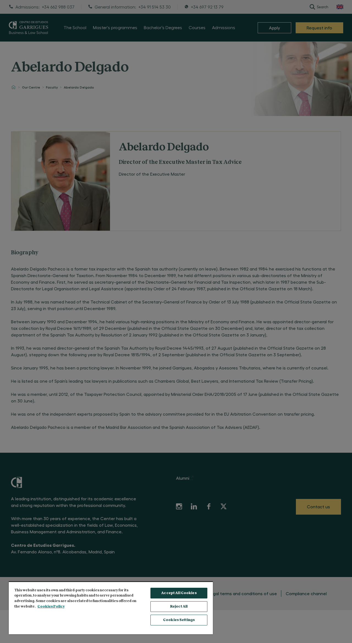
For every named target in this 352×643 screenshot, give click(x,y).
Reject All (179, 606)
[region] (111, 607)
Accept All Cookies (178, 593)
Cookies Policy (51, 606)
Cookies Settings (179, 620)
